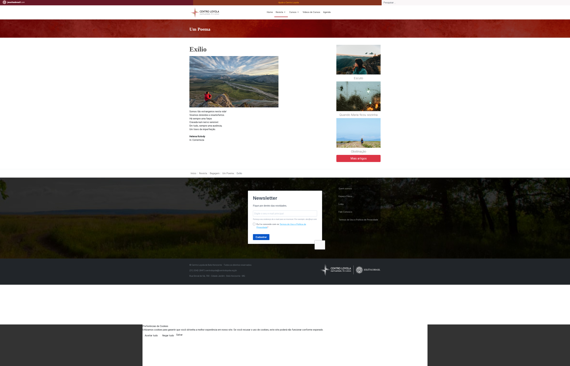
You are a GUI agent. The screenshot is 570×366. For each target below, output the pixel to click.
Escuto (358, 78)
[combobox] (476, 2)
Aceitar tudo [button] (151, 335)
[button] (281, 12)
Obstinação (358, 151)
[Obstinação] (358, 140)
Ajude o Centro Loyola (288, 2)
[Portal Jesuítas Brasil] (13, 2)
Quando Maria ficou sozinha (358, 115)
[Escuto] (358, 67)
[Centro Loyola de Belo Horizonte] (204, 12)
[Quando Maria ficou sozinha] (358, 103)
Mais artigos (358, 158)
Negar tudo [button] (168, 335)
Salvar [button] (179, 334)
